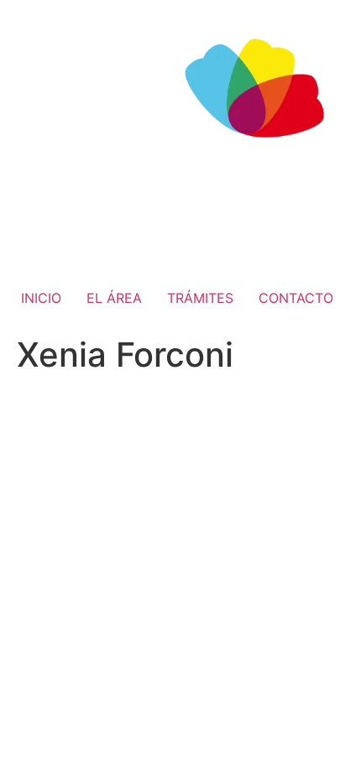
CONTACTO (296, 297)
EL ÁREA (114, 297)
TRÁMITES (200, 297)
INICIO (41, 297)
